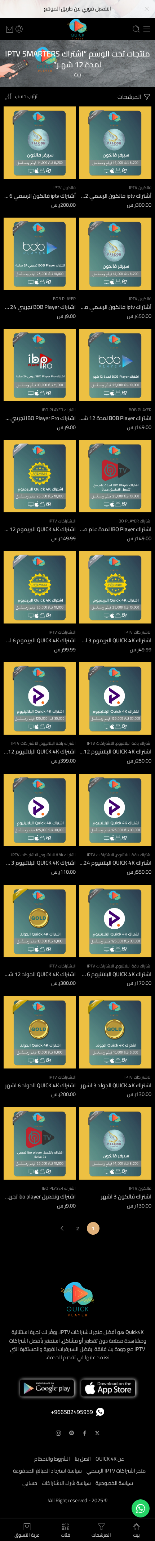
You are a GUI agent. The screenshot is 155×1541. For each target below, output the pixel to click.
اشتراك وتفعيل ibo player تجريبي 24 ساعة (40, 1196)
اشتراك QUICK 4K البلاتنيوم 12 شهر (115, 751)
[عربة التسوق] (9, 29)
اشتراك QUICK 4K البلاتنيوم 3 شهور (40, 862)
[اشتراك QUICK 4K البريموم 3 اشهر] (115, 587)
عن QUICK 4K (110, 1459)
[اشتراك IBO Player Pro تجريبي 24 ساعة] (40, 365)
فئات (65, 1533)
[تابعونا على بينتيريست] (72, 1433)
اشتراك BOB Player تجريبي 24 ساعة (40, 307)
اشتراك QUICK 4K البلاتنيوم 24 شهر (115, 862)
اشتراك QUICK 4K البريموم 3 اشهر (115, 640)
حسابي (29, 1483)
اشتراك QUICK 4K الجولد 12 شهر (40, 974)
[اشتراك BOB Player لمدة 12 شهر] (115, 365)
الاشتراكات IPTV (62, 521)
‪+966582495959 (72, 1411)
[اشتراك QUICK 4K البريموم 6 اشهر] (40, 587)
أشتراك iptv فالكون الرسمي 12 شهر (115, 195)
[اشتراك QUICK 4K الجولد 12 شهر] (40, 921)
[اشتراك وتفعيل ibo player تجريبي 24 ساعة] (40, 1143)
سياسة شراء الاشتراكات (66, 1483)
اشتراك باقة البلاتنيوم (133, 743)
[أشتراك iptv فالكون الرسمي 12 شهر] (115, 142)
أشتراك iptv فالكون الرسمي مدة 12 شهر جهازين (115, 307)
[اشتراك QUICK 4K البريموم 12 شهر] (40, 476)
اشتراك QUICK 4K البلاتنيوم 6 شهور (115, 974)
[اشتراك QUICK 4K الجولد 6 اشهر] (40, 1032)
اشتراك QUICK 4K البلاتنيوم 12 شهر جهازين (40, 751)
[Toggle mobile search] (136, 29)
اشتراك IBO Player (59, 410)
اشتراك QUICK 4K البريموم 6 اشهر (40, 640)
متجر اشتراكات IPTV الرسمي (116, 1470)
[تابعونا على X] (97, 1433)
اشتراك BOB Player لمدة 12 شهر (115, 418)
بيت (77, 74)
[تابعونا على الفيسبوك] (85, 1433)
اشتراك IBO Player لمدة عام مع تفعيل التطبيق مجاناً (115, 529)
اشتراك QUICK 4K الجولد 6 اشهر (40, 1085)
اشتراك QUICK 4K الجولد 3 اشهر (116, 1085)
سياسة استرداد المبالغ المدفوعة (47, 1470)
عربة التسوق (27, 1533)
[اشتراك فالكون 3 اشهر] (115, 1143)
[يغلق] (146, 9)
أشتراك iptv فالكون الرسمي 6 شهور (40, 195)
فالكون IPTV (140, 188)
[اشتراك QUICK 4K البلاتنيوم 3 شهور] (40, 810)
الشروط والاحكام (52, 1459)
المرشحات (130, 96)
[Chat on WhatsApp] (141, 1508)
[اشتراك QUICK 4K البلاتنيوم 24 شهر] (115, 810)
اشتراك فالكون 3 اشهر (126, 1196)
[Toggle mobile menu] (146, 29)
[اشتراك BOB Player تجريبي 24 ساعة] (40, 254)
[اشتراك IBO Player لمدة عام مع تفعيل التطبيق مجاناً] (115, 476)
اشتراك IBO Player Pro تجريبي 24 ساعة (40, 418)
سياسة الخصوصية (114, 1483)
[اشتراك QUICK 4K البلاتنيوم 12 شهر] (115, 698)
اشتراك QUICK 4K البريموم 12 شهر (40, 529)
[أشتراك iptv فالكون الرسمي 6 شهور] (40, 142)
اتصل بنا (83, 1459)
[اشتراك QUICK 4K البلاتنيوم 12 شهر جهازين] (40, 698)
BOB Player (64, 299)
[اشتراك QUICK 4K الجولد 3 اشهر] (115, 1032)
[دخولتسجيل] (19, 29)
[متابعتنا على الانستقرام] (58, 1433)
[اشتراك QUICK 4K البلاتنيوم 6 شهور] (115, 921)
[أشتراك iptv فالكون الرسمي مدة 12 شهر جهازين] (115, 254)
